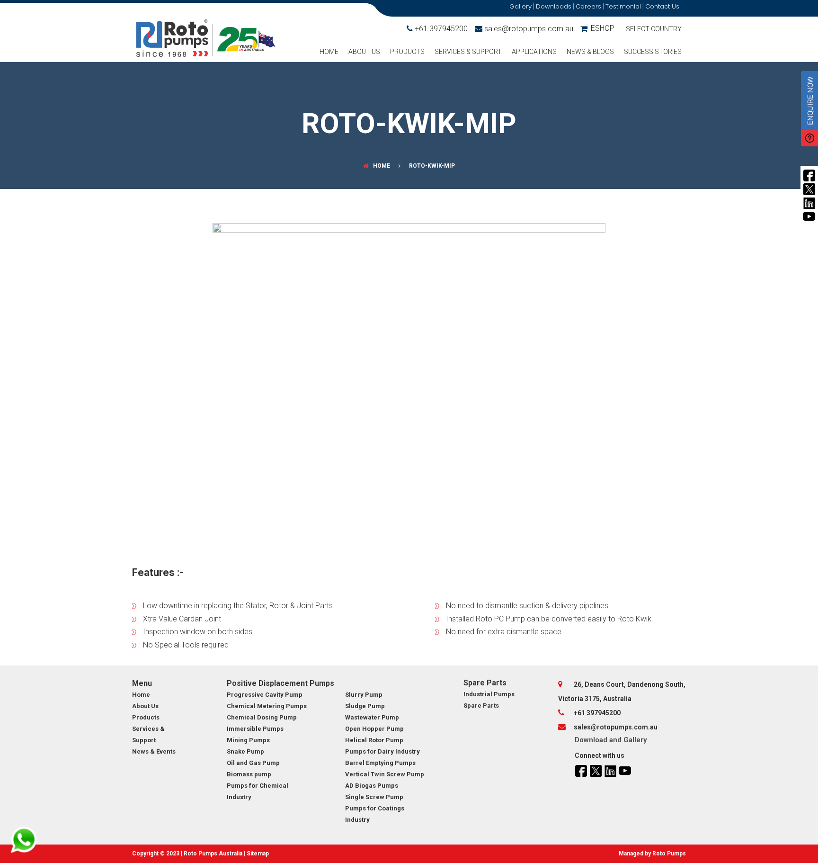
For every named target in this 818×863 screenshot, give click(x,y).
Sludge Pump (365, 706)
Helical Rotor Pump (374, 740)
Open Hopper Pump (374, 728)
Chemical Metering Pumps (267, 706)
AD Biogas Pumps (371, 785)
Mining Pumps (248, 740)
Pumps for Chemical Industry (257, 791)
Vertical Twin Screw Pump (384, 774)
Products (407, 51)
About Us (364, 51)
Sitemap (258, 853)
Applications (534, 51)
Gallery (635, 740)
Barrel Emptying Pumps (380, 762)
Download (591, 740)
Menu (142, 683)
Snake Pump (245, 751)
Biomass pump (249, 774)
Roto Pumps (669, 853)
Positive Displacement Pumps (280, 683)
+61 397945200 (441, 28)
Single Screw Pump (374, 796)
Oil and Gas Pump (253, 762)
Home (329, 51)
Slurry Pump (363, 694)
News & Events (154, 751)
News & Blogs (590, 51)
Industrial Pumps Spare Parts (489, 700)
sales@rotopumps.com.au (528, 28)
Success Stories (653, 51)
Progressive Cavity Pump (264, 694)
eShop (602, 28)
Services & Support (468, 51)
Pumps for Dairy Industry (382, 751)
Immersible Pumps (255, 728)
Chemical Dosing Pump (262, 717)
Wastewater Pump (372, 717)
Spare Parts (485, 682)
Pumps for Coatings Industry (374, 814)
